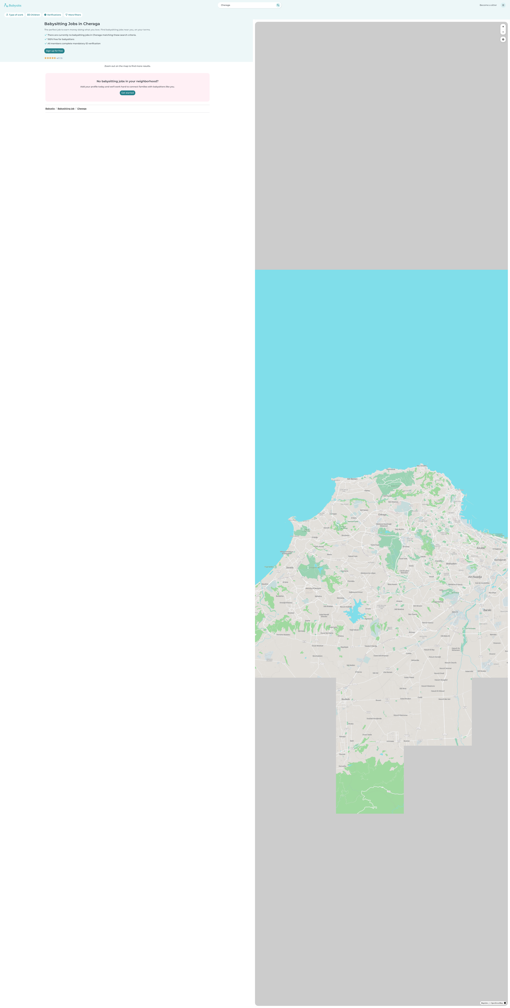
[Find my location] (503, 39)
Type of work (15, 15)
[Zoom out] (503, 32)
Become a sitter (488, 5)
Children (35, 15)
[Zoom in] (503, 26)
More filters (74, 15)
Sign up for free (54, 51)
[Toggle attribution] (505, 1003)
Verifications (54, 15)
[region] (381, 514)
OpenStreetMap (497, 1003)
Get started (127, 93)
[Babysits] (12, 5)
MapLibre (484, 1003)
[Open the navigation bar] (503, 5)
